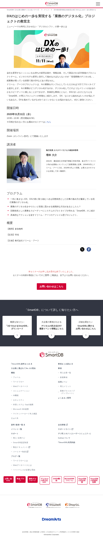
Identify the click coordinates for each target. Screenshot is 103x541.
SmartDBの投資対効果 (94, 480)
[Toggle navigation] (98, 5)
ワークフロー (18, 382)
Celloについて (64, 438)
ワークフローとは (20, 461)
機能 (13, 373)
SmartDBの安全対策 (82, 480)
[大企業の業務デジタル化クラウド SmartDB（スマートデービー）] (34, 505)
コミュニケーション (21, 391)
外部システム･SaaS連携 (23, 405)
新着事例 (63, 377)
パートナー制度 (19, 452)
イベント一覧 (16, 429)
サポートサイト (64, 429)
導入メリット (65, 386)
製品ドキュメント (20, 447)
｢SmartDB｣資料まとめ (20, 364)
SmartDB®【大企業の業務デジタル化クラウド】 (23, 10)
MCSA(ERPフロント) (69, 479)
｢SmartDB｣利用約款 (66, 442)
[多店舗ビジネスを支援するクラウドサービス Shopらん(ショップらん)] (72, 505)
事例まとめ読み (64, 364)
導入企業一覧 (65, 373)
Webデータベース (20, 386)
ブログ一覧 (15, 456)
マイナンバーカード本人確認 (25, 414)
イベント (47, 10)
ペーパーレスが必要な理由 (24, 470)
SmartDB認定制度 (20, 442)
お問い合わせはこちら (51, 286)
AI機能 (16, 395)
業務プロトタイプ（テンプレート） (67, 392)
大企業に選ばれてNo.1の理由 (23, 368)
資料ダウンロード (32, 479)
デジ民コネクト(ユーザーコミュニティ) (74, 434)
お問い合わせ (8, 479)
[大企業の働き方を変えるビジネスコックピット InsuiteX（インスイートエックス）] (53, 505)
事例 (60, 368)
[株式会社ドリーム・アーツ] (51, 519)
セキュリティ (18, 400)
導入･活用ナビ (19, 438)
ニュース (14, 418)
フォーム (16, 377)
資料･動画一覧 (17, 425)
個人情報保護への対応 (37, 532)
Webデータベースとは (22, 465)
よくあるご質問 (64, 398)
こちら (48, 122)
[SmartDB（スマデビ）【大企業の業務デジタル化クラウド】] (51, 3)
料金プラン (20, 479)
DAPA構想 (56, 479)
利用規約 (63, 532)
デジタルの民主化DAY (44, 480)
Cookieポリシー (52, 532)
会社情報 (61, 425)
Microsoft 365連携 (21, 409)
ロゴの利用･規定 (73, 532)
